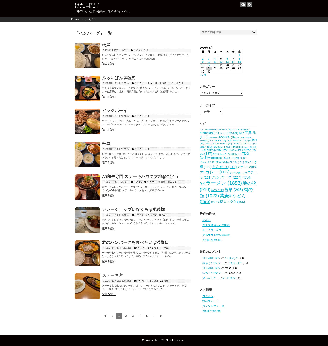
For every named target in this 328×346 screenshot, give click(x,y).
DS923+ (213, 137)
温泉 (234, 190)
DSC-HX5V (227, 137)
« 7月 (203, 75)
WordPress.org (211, 310)
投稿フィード (210, 301)
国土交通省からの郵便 (216, 225)
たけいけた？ (89, 19)
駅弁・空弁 (232, 202)
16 (202, 65)
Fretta (209, 144)
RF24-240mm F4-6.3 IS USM (227, 154)
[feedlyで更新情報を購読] (243, 4)
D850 (233, 133)
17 (208, 65)
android (243, 129)
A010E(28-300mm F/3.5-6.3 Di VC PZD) (218, 129)
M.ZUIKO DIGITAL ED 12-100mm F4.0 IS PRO (230, 150)
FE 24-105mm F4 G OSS (239, 141)
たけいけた (231, 258)
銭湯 (215, 202)
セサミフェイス (212, 230)
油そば (217, 190)
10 (208, 61)
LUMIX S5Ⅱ (221, 147)
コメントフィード (213, 306)
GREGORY (250, 144)
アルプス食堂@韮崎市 (216, 235)
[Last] (161, 316)
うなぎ (243, 162)
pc (206, 154)
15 (239, 61)
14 (233, 61)
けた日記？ (88, 5)
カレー (217, 172)
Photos (75, 19)
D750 (224, 133)
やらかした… (210, 278)
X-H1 (233, 158)
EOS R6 (219, 140)
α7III (232, 162)
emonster (205, 141)
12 (221, 61)
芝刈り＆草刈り (212, 240)
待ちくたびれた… (213, 263)
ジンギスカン (238, 173)
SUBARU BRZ (211, 258)
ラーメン (224, 183)
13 (227, 61)
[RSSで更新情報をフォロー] (249, 4)
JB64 (206, 147)
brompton (209, 133)
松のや (206, 220)
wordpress (218, 157)
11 (215, 61)
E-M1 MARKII (243, 137)
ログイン (207, 296)
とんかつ (224, 167)
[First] (105, 316)
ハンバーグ (226, 177)
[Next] (154, 316)
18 (214, 65)
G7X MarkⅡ (223, 143)
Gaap (237, 143)
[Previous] (112, 316)
